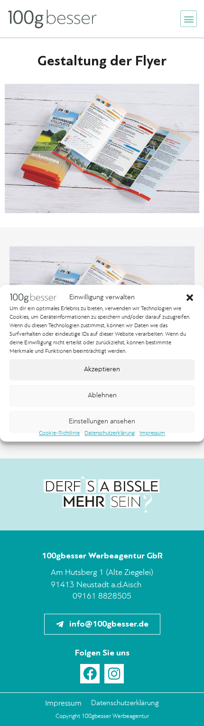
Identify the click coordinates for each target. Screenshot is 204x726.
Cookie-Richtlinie (59, 434)
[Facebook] (90, 673)
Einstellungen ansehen (102, 421)
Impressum (152, 434)
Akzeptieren (102, 369)
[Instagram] (114, 673)
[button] (190, 298)
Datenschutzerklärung (109, 434)
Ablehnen (102, 395)
